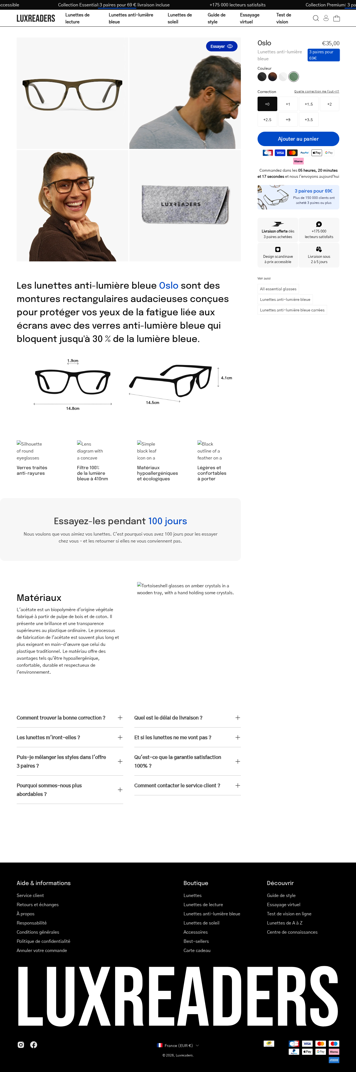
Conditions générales (38, 932)
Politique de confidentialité (43, 941)
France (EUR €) (179, 1045)
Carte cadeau (197, 950)
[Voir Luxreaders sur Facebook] (33, 1045)
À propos (25, 913)
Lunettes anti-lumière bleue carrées (292, 310)
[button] (316, 18)
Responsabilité (32, 922)
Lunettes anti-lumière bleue (285, 299)
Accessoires (196, 932)
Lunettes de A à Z (285, 922)
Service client (30, 895)
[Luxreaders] (36, 18)
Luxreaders (184, 1055)
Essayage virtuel (283, 904)
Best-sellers (196, 941)
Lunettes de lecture (203, 904)
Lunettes (193, 895)
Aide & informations (44, 882)
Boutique (196, 882)
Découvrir (280, 882)
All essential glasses (278, 288)
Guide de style (281, 895)
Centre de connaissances (292, 932)
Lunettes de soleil (201, 922)
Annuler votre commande (42, 950)
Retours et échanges (38, 904)
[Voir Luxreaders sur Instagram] (21, 1045)
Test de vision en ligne (289, 913)
